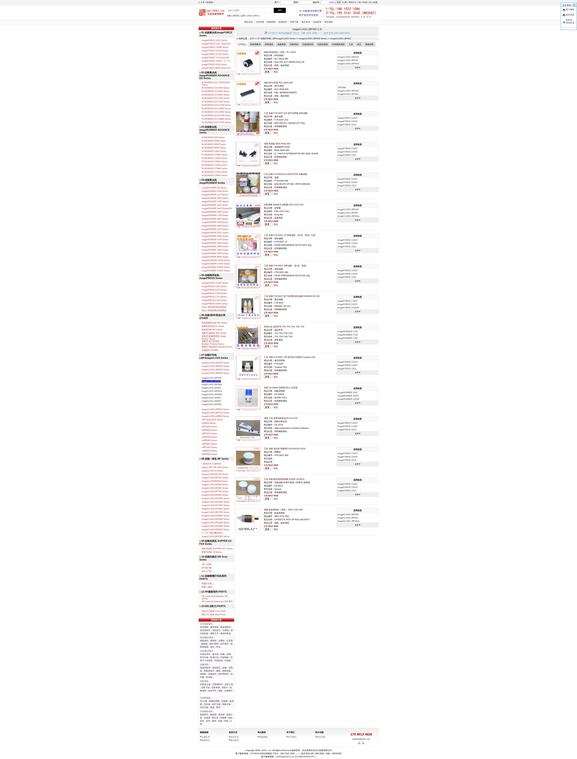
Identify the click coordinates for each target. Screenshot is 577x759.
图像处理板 (214, 701)
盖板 (220, 721)
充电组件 (212, 674)
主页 (202, 2)
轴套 (220, 690)
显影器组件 (209, 671)
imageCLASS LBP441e (212, 384)
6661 (256, 15)
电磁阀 (223, 717)
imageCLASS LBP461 (211, 398)
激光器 (215, 654)
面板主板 (226, 704)
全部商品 (242, 44)
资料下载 (294, 22)
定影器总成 (205, 684)
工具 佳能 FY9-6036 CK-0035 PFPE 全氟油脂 (285, 174)
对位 (218, 647)
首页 (252, 38)
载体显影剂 (225, 627)
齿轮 (202, 721)
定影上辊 (229, 684)
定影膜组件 (217, 684)
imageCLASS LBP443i (211, 378)
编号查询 (305, 22)
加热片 (225, 687)
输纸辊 (204, 644)
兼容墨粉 (214, 627)
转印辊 (209, 677)
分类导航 (260, 22)
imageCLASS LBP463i (211, 404)
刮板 (225, 667)
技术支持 (570, 15)
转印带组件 (223, 674)
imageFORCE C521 (346, 124)
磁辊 (218, 671)
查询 (280, 10)
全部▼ (358, 67)
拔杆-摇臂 (213, 644)
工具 (351, 44)
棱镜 (222, 654)
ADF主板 (216, 704)
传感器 (207, 717)
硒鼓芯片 (214, 633)
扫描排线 (218, 660)
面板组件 (204, 714)
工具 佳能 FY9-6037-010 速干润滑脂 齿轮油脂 (285, 113)
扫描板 (228, 660)
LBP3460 (341, 87)
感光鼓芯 (216, 630)
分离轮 (221, 640)
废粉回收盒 (225, 633)
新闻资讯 (283, 22)
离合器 (215, 717)
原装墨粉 (204, 627)
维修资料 (369, 44)
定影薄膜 (215, 687)
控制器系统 (323, 44)
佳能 (229, 15)
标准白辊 (214, 657)
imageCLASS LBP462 (211, 401)
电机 (230, 717)
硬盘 (212, 707)
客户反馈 (363, 2)
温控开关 (212, 690)
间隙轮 (203, 674)
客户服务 (570, 9)
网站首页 (248, 22)
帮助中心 (353, 2)
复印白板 (204, 657)
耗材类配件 (255, 44)
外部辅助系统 (338, 44)
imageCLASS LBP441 (211, 388)
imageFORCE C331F (347, 118)
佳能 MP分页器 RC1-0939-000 (278, 82)
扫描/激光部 (307, 44)
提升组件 (224, 644)
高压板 (207, 704)
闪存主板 (204, 707)
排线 (226, 721)
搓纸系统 (269, 44)
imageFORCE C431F (347, 121)
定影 (243, 15)
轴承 (214, 721)
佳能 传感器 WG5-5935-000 (277, 143)
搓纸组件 (204, 640)
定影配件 (228, 690)
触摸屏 (213, 714)
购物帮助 (271, 22)
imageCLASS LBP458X (212, 394)
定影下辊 (205, 687)
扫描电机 (224, 657)
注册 (345, 2)
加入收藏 (373, 2)
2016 (249, 15)
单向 (212, 647)
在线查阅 (317, 22)
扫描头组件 (205, 654)
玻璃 (228, 654)
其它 (359, 44)
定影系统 (294, 44)
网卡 (218, 707)
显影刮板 (226, 671)
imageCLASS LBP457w (212, 391)
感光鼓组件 (205, 630)
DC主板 (203, 701)
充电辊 (226, 630)
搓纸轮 (236, 15)
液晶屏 (221, 714)
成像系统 (281, 44)
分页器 (229, 640)
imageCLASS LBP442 (211, 381)
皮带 (208, 721)
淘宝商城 (328, 22)
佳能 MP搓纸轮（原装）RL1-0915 (280, 52)
